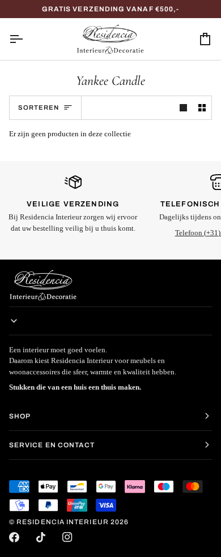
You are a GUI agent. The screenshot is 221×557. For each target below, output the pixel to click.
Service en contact (52, 445)
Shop (20, 416)
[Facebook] (14, 537)
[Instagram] (67, 537)
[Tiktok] (40, 537)
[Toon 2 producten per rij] (202, 107)
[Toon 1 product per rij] (183, 107)
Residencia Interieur (62, 522)
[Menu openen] (26, 39)
